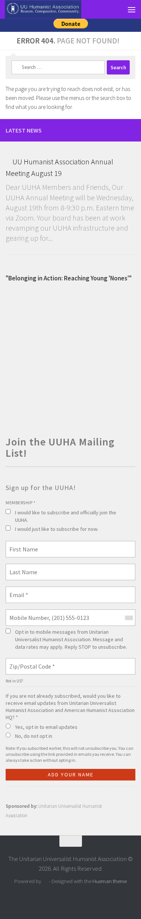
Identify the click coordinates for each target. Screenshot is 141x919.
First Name (21, 544)
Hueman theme (109, 881)
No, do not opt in (33, 736)
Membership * (20, 502)
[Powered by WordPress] (45, 881)
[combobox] (128, 618)
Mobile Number (26, 613)
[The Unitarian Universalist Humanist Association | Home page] (55, 9)
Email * (17, 590)
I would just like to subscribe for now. (56, 529)
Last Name (20, 567)
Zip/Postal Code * (29, 661)
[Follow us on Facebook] (130, 129)
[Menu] (131, 9)
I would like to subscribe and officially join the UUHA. (65, 516)
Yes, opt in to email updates (46, 727)
